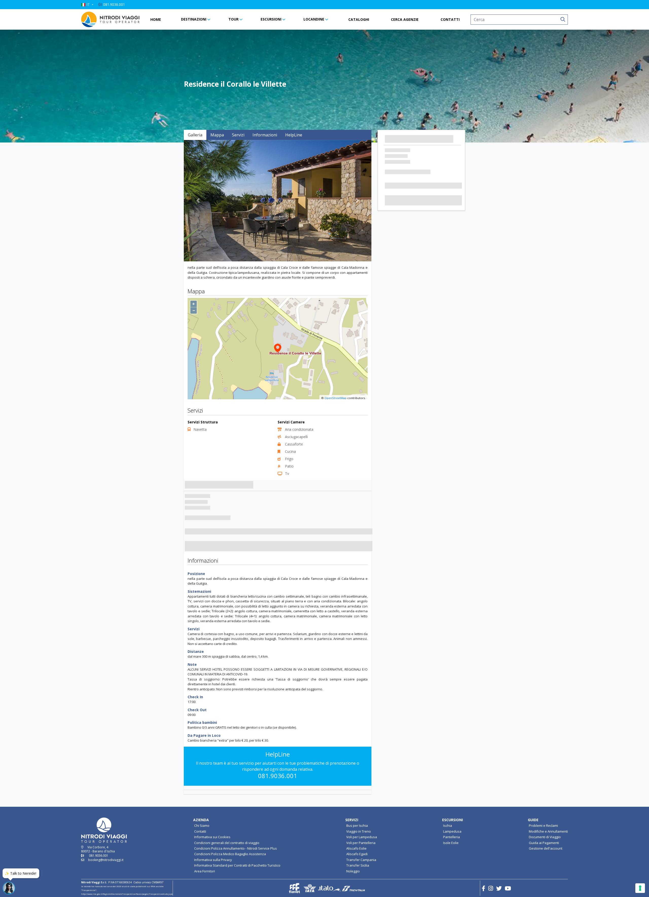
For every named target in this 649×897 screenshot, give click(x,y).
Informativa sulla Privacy (213, 859)
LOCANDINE (313, 19)
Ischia (447, 825)
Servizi (238, 135)
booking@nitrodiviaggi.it (105, 860)
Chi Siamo (201, 825)
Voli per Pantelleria (360, 842)
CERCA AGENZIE (405, 19)
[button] (87, 4)
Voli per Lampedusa (361, 837)
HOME (155, 19)
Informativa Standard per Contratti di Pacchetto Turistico (237, 865)
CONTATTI (450, 19)
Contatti (200, 831)
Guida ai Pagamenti (544, 842)
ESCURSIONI (271, 19)
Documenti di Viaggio (545, 837)
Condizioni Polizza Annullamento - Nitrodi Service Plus (235, 848)
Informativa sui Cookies (212, 837)
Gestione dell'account (545, 848)
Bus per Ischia (357, 825)
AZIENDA (201, 819)
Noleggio (353, 871)
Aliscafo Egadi (357, 854)
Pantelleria (451, 837)
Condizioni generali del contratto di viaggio (226, 842)
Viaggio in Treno (358, 831)
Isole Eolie (451, 842)
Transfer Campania (361, 859)
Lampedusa (452, 831)
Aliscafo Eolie (356, 848)
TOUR (233, 19)
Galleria (195, 135)
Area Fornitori (204, 871)
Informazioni (265, 135)
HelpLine (293, 135)
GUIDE (533, 819)
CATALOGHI (358, 19)
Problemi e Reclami (543, 825)
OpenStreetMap (335, 398)
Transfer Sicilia (357, 865)
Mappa (217, 135)
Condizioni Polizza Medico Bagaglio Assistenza (230, 854)
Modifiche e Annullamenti (548, 831)
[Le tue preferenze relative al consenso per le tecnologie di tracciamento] (640, 888)
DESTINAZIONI (193, 19)
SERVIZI (351, 819)
